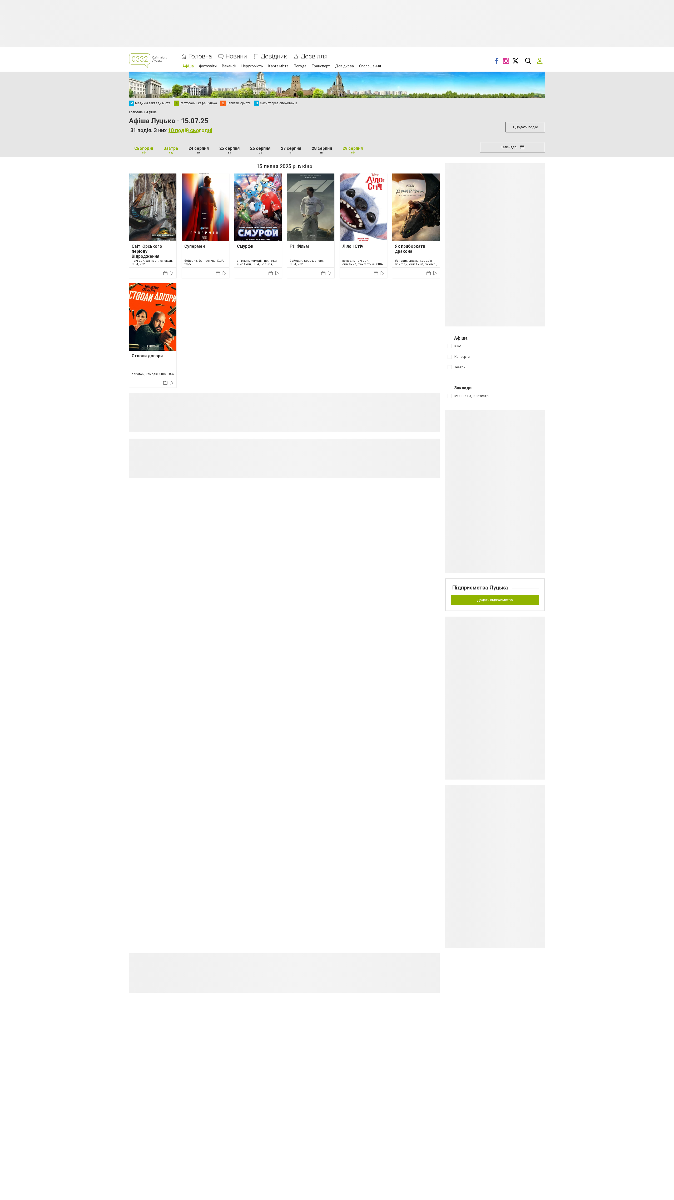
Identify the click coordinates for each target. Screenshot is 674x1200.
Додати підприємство (495, 600)
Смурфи (245, 246)
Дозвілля (314, 56)
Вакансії (229, 66)
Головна (200, 56)
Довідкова (344, 66)
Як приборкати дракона (410, 249)
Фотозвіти (208, 66)
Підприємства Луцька (480, 587)
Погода (300, 66)
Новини (236, 56)
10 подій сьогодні (190, 130)
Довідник (274, 56)
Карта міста (278, 66)
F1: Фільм (299, 246)
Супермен (194, 246)
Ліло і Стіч (352, 246)
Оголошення (370, 66)
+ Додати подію (525, 127)
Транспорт (321, 66)
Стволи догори (147, 355)
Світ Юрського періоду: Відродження (147, 251)
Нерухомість (252, 66)
